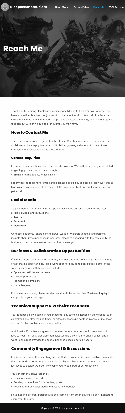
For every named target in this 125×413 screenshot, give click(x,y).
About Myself (62, 7)
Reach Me (98, 7)
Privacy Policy (81, 7)
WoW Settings (116, 7)
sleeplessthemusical (28, 7)
